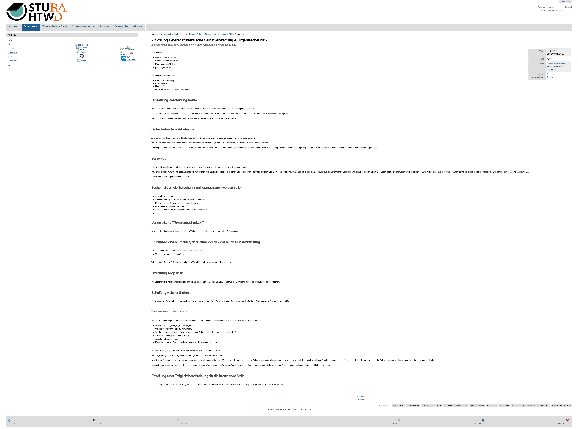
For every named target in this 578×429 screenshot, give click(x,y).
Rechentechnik (461, 405)
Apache (184, 424)
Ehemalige (448, 405)
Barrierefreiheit (283, 409)
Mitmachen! (104, 26)
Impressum (306, 409)
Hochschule (137, 26)
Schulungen (504, 405)
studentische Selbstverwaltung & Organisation (530, 405)
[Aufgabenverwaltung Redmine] (131, 59)
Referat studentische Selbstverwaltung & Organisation (556, 67)
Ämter (11, 65)
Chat (10, 56)
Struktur (555, 405)
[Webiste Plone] (123, 48)
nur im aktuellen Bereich (551, 10)
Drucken (361, 399)
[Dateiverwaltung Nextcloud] (123, 59)
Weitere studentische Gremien (55, 26)
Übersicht (270, 409)
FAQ (10, 40)
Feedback (12, 52)
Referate (193, 34)
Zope (99, 424)
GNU (395, 424)
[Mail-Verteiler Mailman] (123, 54)
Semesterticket (121, 26)
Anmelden (565, 1)
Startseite (12, 26)
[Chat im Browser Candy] (131, 54)
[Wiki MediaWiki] (131, 50)
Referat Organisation (207, 34)
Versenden (361, 396)
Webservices (565, 405)
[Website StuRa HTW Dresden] (36, 12)
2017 (231, 34)
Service (481, 405)
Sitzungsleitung (413, 405)
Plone (15, 424)
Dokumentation (428, 405)
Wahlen (473, 405)
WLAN (439, 405)
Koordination (492, 405)
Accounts (12, 61)
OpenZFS (477, 424)
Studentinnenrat (31, 26)
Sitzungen (222, 34)
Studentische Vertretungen (83, 26)
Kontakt (11, 48)
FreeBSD (561, 424)
